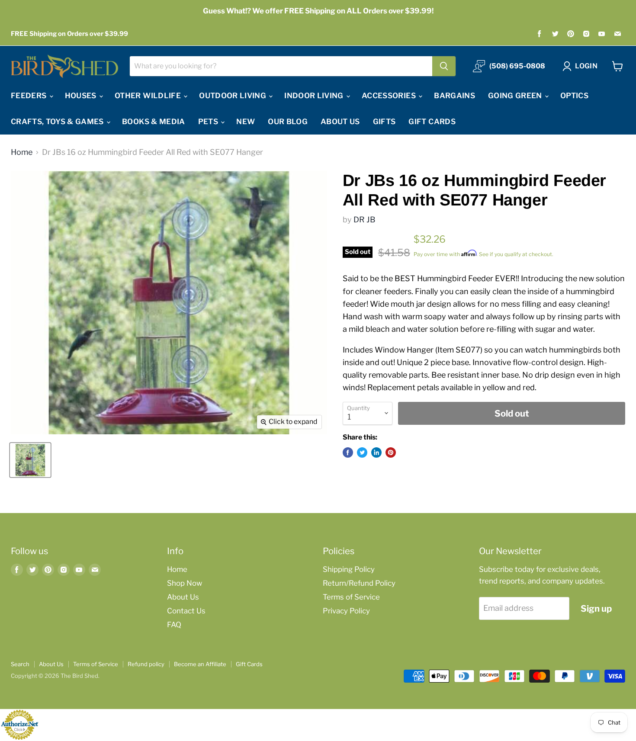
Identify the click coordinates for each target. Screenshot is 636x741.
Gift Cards (431, 121)
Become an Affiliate (200, 664)
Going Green (516, 95)
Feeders (29, 95)
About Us (340, 121)
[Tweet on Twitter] (362, 452)
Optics (574, 95)
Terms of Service (351, 597)
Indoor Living (314, 95)
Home (21, 152)
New (245, 121)
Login (586, 66)
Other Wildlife (149, 95)
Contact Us (186, 610)
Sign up (596, 608)
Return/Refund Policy (359, 583)
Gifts (384, 121)
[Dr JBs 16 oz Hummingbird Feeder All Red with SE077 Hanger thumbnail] (30, 460)
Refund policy (146, 664)
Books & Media (153, 121)
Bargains (454, 95)
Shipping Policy (349, 569)
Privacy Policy (346, 610)
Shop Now (184, 583)
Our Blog (288, 121)
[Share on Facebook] (348, 452)
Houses (81, 95)
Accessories (390, 95)
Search (20, 664)
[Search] (444, 66)
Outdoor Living (233, 95)
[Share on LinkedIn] (376, 452)
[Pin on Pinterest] (390, 452)
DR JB (364, 219)
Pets (209, 121)
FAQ (174, 624)
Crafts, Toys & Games (58, 121)
